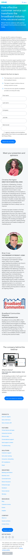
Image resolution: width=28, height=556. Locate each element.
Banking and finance (7, 472)
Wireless (4, 494)
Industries (5, 470)
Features (5, 428)
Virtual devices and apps (8, 430)
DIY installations (6, 462)
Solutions (5, 450)
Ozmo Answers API (7, 423)
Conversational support (8, 439)
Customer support (6, 452)
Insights (4, 510)
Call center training (7, 456)
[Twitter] (6, 537)
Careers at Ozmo (6, 521)
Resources (5, 499)
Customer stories (6, 504)
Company (5, 515)
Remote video (5, 436)
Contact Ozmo (5, 524)
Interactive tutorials (7, 433)
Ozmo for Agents (6, 416)
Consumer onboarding (8, 459)
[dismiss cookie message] (27, 541)
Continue (7, 553)
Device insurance (6, 481)
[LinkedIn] (9, 537)
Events (3, 507)
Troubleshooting (6, 445)
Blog (3, 501)
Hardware (4, 488)
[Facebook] (3, 537)
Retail (3, 465)
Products (5, 414)
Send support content (7, 442)
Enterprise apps (6, 484)
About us (4, 517)
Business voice (5, 475)
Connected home (6, 478)
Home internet (5, 491)
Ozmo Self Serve (6, 419)
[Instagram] (13, 537)
